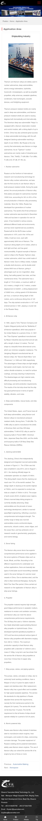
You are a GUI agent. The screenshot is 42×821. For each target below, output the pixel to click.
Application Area (21, 21)
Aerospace (14, 767)
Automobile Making (20, 764)
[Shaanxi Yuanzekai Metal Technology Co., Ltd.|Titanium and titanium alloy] (3, 2)
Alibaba (26, 819)
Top (37, 819)
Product (15, 819)
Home (12, 21)
